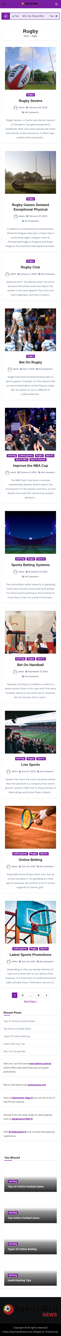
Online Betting (30, 860)
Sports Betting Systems (30, 565)
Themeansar (51, 1331)
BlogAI (37, 1331)
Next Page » (30, 1001)
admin (22, 107)
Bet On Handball (30, 665)
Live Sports (30, 765)
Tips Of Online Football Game (19, 1021)
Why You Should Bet (15, 1051)
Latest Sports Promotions (30, 955)
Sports (49, 455)
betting (12, 455)
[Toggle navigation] (3, 4)
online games (26, 455)
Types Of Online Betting (17, 1036)
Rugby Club (30, 267)
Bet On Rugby (30, 362)
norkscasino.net (36, 1084)
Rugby (30, 95)
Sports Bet (21, 459)
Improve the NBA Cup (30, 466)
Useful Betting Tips (14, 1044)
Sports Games (38, 459)
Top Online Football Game (17, 1028)
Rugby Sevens (30, 101)
